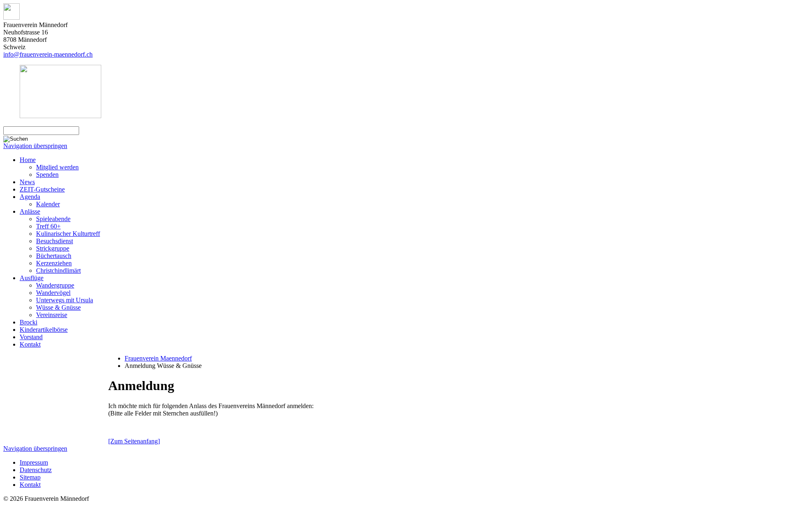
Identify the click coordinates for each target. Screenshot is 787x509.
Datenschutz (36, 469)
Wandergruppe (55, 285)
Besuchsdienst (54, 240)
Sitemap (30, 477)
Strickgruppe (52, 248)
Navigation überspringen (35, 145)
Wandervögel (53, 292)
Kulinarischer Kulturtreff (68, 233)
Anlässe (30, 211)
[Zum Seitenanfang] (134, 441)
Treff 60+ (48, 226)
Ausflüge (31, 277)
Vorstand (31, 336)
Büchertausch (53, 255)
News (27, 181)
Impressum (34, 462)
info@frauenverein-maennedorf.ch (48, 54)
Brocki (28, 322)
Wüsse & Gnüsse (58, 307)
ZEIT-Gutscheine (42, 189)
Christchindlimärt (58, 270)
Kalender (48, 204)
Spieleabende (53, 218)
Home (28, 159)
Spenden (47, 174)
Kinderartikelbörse (44, 329)
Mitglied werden (57, 167)
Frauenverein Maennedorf (158, 358)
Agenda (30, 196)
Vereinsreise (51, 314)
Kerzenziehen (54, 263)
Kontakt (30, 344)
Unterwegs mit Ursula (64, 300)
